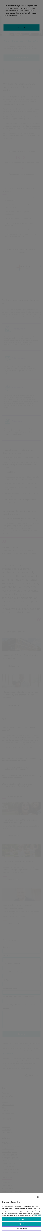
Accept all (21, 1219)
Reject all (21, 1224)
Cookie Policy (37, 1215)
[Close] (38, 1197)
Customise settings (21, 1228)
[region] (21, 1212)
